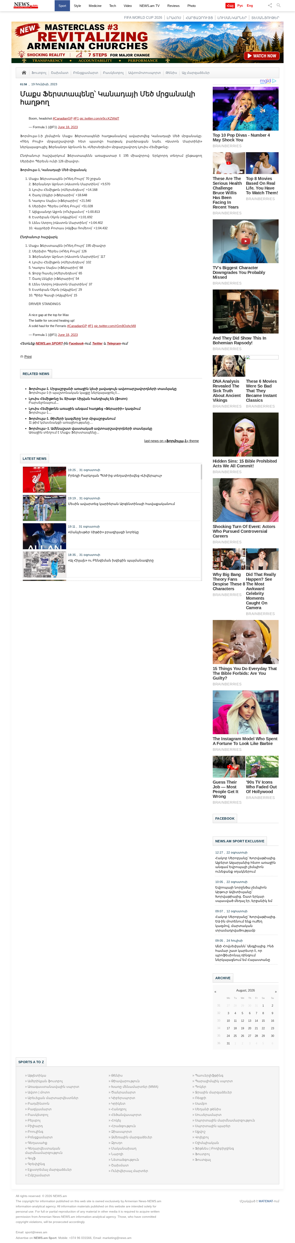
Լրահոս (174, 18)
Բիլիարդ (35, 1126)
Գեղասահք (37, 1143)
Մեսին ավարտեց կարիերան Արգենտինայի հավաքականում (121, 504)
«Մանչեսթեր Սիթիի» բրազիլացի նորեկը (103, 532)
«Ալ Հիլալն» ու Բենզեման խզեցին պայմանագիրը (111, 560)
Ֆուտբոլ (39, 72)
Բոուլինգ (35, 1131)
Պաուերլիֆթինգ (209, 1075)
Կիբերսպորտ (123, 1098)
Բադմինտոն (38, 1103)
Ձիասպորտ (121, 1131)
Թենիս (171, 72)
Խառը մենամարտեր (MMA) (134, 1086)
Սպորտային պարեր (212, 1126)
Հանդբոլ (118, 1109)
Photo (191, 6)
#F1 (76, 118)
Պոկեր (200, 1086)
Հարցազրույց (199, 18)
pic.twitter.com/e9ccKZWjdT (99, 118)
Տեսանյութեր (265, 18)
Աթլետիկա (37, 1075)
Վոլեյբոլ (202, 1137)
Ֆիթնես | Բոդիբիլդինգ (214, 1148)
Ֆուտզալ (203, 1159)
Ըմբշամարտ (39, 1175)
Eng (250, 5)
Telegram (114, 343)
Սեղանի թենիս (208, 1109)
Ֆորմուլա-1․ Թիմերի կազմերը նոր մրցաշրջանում (72, 418)
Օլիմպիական (207, 1143)
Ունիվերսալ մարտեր (129, 1171)
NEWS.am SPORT (49, 343)
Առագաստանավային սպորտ (53, 1086)
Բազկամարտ (40, 1109)
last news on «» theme (171, 441)
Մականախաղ (123, 1148)
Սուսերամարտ (208, 1114)
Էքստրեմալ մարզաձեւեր (50, 1169)
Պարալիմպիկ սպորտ (214, 1081)
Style (77, 6)
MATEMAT (266, 1201)
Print (28, 357)
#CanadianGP (63, 118)
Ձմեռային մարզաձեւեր (131, 1137)
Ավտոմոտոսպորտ (144, 72)
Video (128, 6)
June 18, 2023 (68, 127)
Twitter (97, 343)
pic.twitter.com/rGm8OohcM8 (115, 326)
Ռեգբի (200, 1098)
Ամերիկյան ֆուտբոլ (45, 1081)
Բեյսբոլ (34, 1120)
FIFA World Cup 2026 (143, 17)
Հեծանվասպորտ (126, 1114)
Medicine (95, 6)
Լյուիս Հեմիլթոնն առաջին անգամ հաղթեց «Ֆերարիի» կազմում (85, 408)
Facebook (76, 343)
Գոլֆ (32, 1158)
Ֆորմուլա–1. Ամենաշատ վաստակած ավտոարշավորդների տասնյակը (90, 428)
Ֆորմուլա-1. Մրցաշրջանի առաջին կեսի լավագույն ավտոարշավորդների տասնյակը (103, 389)
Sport (62, 6)
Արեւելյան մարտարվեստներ (53, 1098)
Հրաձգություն (123, 1126)
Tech (112, 6)
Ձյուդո (116, 1143)
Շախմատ (59, 72)
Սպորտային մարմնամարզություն (225, 1120)
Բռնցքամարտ (85, 72)
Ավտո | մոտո (39, 1092)
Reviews (173, 6)
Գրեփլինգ (36, 1164)
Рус (240, 5)
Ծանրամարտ (123, 1092)
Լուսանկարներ (232, 18)
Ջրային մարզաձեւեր (213, 1092)
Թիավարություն (125, 1081)
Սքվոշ (200, 1131)
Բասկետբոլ (113, 72)
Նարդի (117, 1154)
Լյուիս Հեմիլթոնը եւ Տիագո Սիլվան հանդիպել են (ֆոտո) (78, 398)
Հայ (230, 5)
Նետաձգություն (125, 1159)
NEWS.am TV (150, 6)
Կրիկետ (118, 1103)
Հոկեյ (116, 1120)
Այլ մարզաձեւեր (196, 72)
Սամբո (201, 1103)
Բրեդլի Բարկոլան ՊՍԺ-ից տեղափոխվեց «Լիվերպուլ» (115, 475)
